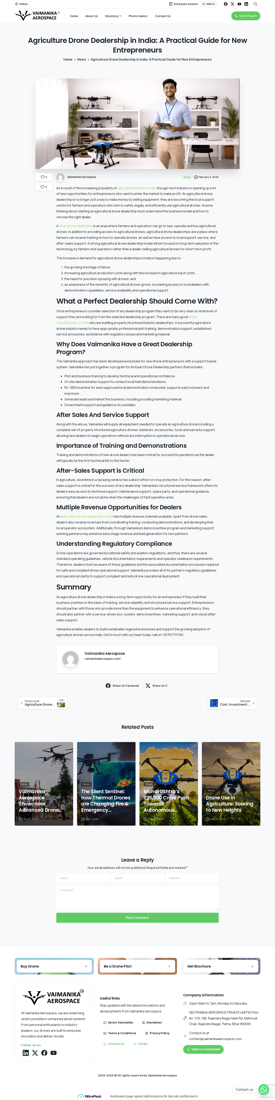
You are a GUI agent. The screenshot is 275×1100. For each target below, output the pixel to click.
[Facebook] (225, 4)
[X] (232, 4)
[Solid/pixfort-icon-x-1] (35, 1052)
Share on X (159, 686)
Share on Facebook (126, 686)
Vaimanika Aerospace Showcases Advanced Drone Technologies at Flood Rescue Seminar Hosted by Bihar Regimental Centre (41, 801)
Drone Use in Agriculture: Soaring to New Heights (229, 804)
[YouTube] (239, 4)
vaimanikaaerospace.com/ (103, 659)
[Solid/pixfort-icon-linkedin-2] (25, 1052)
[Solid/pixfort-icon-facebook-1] (44, 1052)
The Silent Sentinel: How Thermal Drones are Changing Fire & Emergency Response (105, 801)
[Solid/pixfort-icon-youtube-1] (53, 1052)
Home (67, 59)
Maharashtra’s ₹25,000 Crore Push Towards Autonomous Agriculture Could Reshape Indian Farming (166, 801)
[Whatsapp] (263, 1089)
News (81, 59)
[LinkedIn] (246, 4)
